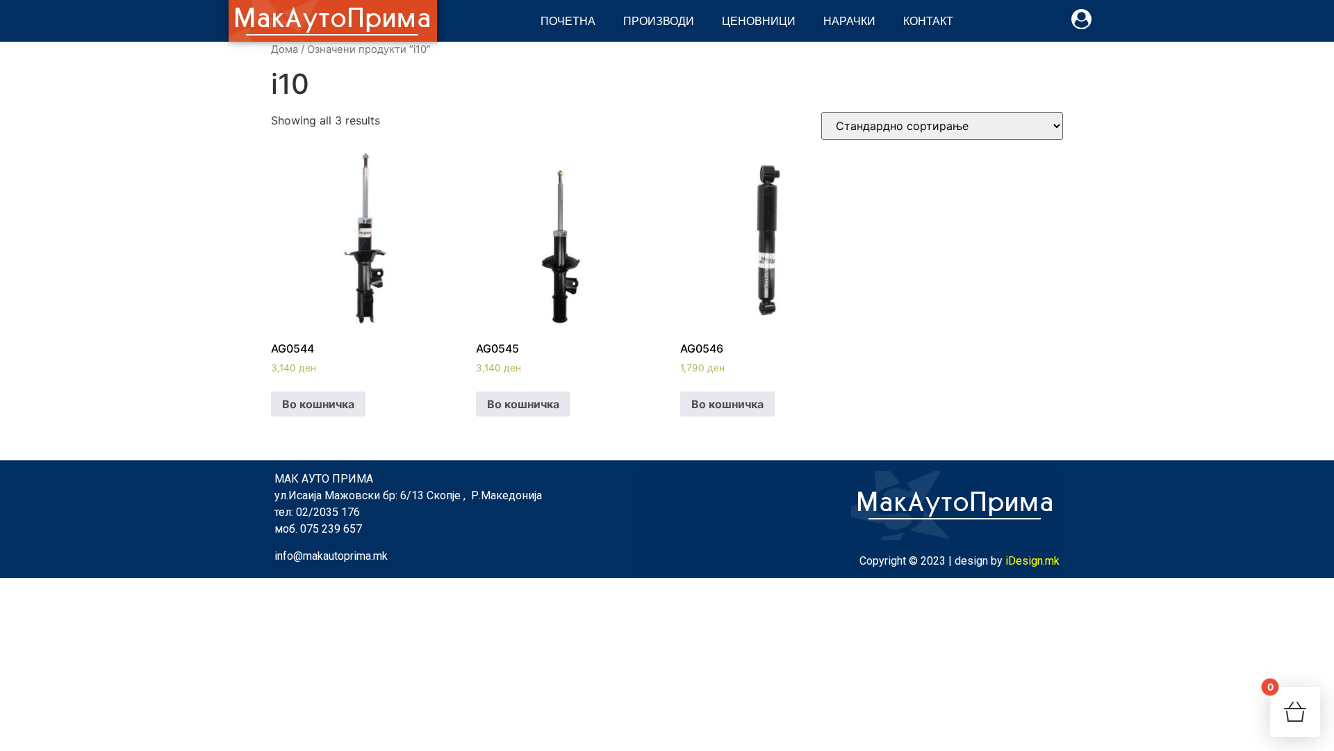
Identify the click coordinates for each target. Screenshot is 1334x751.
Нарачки (849, 20)
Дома (284, 49)
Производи (658, 20)
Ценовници (759, 20)
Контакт (928, 20)
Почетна (568, 20)
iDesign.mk (1032, 560)
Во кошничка (318, 404)
